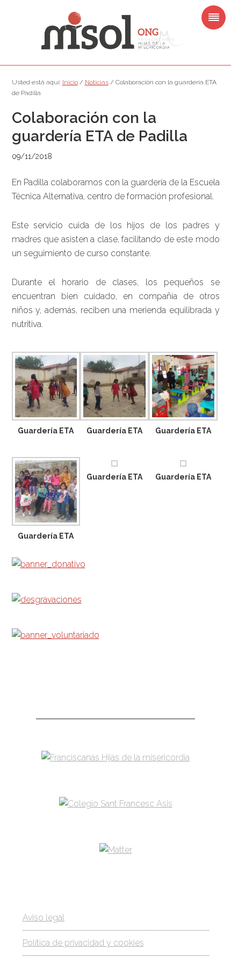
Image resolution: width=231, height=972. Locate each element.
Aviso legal (43, 917)
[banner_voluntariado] (55, 635)
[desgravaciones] (47, 599)
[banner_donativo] (48, 564)
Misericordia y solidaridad (115, 31)
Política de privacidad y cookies (83, 943)
